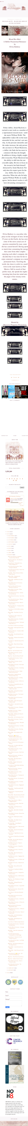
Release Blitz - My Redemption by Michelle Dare (15, 919)
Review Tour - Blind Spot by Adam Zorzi (15, 817)
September (11, 542)
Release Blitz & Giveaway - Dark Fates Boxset (16, 752)
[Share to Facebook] (13, 377)
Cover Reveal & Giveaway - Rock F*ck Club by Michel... (16, 570)
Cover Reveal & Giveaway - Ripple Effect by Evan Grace (15, 671)
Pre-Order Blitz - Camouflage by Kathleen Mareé (14, 824)
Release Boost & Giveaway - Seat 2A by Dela (16, 596)
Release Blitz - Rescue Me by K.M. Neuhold (15, 866)
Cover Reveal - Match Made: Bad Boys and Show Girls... (16, 766)
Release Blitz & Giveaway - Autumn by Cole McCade (16, 899)
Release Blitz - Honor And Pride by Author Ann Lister (15, 688)
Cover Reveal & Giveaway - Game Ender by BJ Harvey (15, 739)
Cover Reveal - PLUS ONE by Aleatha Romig (16, 609)
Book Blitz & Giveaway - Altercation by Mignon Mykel (16, 827)
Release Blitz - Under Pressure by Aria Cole (16, 951)
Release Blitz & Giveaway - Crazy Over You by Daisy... (16, 797)
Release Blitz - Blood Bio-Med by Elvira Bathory (15, 759)
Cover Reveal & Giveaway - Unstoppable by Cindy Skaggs (14, 934)
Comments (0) (15, 380)
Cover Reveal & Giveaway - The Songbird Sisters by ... (14, 964)
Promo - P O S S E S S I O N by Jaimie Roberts (15, 743)
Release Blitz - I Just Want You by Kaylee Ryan (15, 807)
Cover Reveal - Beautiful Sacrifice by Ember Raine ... (15, 685)
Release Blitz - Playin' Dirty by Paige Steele (15, 644)
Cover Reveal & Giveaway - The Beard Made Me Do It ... (16, 623)
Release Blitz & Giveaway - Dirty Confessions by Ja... (14, 772)
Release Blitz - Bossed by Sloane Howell (16, 795)
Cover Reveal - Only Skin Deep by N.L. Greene (16, 641)
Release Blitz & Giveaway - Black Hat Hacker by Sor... (15, 804)
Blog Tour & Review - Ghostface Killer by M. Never (16, 631)
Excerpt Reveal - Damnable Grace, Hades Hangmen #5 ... (15, 563)
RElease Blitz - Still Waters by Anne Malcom (15, 580)
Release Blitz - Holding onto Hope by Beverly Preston (15, 714)
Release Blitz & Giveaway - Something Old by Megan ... (16, 668)
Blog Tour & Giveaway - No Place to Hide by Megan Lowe (15, 756)
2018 (8, 531)
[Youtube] (16, 480)
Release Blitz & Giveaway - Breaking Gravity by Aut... (15, 729)
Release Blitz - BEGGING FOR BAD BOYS (15, 810)
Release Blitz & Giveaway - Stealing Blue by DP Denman (15, 678)
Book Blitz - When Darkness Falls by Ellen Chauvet (15, 573)
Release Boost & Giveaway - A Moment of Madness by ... (16, 909)
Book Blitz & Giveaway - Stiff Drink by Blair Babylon (16, 876)
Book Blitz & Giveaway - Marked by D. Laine (16, 863)
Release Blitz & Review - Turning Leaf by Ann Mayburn (16, 775)
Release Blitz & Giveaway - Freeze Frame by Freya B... (15, 749)
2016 (8, 972)
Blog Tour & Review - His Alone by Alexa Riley (15, 560)
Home (14, 435)
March (10, 554)
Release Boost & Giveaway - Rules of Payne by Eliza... (15, 603)
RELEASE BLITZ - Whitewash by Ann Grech (16, 648)
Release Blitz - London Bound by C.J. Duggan (15, 947)
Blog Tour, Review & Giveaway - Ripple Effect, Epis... (15, 906)
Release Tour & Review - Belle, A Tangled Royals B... (15, 800)
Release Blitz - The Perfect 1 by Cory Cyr (15, 613)
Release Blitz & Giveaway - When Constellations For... (15, 590)
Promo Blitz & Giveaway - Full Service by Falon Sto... (16, 681)
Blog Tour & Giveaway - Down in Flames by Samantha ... (15, 769)
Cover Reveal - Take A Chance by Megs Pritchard (15, 616)
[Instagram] (14, 479)
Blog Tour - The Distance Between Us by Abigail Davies (15, 944)
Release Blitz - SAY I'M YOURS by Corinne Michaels (15, 916)
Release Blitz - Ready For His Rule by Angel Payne (15, 830)
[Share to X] (11, 377)
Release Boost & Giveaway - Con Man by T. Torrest (16, 726)
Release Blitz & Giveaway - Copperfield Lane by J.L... (16, 886)
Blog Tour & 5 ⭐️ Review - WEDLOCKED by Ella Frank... (15, 736)
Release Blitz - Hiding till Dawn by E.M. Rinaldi (15, 883)
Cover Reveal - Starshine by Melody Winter (15, 870)
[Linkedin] (13, 480)
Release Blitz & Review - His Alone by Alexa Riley (16, 779)
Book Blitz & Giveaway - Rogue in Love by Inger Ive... (15, 843)
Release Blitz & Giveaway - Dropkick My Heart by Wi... (15, 619)
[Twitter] (9, 479)
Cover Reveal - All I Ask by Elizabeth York (15, 893)
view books (21, 505)
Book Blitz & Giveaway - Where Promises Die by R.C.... (14, 711)
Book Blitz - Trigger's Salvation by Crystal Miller (15, 762)
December (11, 535)
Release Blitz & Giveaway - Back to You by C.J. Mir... (15, 961)
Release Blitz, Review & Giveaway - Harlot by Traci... (15, 583)
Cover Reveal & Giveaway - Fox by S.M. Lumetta (15, 658)
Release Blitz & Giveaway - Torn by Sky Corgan (15, 720)
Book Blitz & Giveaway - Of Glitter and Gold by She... (16, 860)
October (11, 540)
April (10, 552)
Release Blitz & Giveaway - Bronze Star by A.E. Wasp (16, 814)
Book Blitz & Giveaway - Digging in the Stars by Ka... (16, 856)
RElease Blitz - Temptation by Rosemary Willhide (14, 577)
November (11, 538)
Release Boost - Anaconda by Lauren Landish (15, 704)
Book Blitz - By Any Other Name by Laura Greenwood (15, 840)
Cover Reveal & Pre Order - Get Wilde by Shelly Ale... (16, 941)
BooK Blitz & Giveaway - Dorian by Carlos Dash (15, 850)
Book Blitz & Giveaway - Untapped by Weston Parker (16, 873)
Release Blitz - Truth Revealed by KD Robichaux (15, 789)
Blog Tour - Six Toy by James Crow (15, 650)
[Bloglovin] (20, 479)
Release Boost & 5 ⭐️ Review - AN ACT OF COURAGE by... (15, 954)
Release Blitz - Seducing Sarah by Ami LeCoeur (16, 628)
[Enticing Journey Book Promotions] (14, 1058)
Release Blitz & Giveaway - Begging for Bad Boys (16, 785)
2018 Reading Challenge (15, 496)
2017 (8, 534)
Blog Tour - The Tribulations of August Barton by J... (16, 879)
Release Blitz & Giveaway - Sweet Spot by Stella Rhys (16, 665)
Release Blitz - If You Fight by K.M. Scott (15, 733)
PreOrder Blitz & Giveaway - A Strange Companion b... (16, 928)
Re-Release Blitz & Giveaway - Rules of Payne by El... (16, 912)
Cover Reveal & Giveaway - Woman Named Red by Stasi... (15, 600)
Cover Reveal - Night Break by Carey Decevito (15, 833)
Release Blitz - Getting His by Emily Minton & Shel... (15, 691)
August (10, 544)
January (10, 970)
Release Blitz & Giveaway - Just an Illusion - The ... (15, 653)
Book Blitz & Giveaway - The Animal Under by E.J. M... (15, 695)
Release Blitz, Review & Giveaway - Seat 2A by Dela (15, 896)
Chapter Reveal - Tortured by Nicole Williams (15, 792)
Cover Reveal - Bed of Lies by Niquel (15, 625)
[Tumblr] (22, 479)
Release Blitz (16, 374)
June (9, 548)
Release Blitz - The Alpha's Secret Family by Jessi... (15, 820)
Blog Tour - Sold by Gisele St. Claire (15, 958)
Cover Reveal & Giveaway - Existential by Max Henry (16, 924)
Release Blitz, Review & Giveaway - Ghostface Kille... (15, 698)
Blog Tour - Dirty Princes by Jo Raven (15, 956)
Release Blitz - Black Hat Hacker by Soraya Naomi (15, 853)
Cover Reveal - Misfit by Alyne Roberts (16, 922)
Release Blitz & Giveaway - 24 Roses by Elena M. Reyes (16, 902)
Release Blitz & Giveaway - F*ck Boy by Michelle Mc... (15, 782)
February (11, 968)
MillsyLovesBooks (14, 498)
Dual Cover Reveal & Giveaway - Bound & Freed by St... (15, 586)
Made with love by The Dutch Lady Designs (17, 1123)
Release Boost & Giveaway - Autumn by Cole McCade (15, 593)
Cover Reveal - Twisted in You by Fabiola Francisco (15, 937)
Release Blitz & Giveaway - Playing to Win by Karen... (15, 708)
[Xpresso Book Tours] (14, 1074)
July (9, 546)
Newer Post (4, 435)
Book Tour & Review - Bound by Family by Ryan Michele (14, 557)
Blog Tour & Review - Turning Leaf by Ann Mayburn (16, 606)
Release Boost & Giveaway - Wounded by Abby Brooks (16, 723)
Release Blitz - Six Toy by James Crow (15, 717)
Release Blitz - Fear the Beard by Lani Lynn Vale (15, 634)
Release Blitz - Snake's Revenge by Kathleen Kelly (15, 701)
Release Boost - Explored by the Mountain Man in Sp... (14, 675)
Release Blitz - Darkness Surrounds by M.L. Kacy (16, 638)
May (9, 550)
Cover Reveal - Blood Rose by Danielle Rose (16, 837)
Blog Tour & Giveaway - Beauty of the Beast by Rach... (15, 889)
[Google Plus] (17, 479)
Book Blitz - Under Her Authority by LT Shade (15, 931)
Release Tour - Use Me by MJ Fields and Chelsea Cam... (15, 746)
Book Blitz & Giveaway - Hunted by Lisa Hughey (15, 847)
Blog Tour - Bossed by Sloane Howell (15, 656)
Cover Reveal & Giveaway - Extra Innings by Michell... (15, 567)
